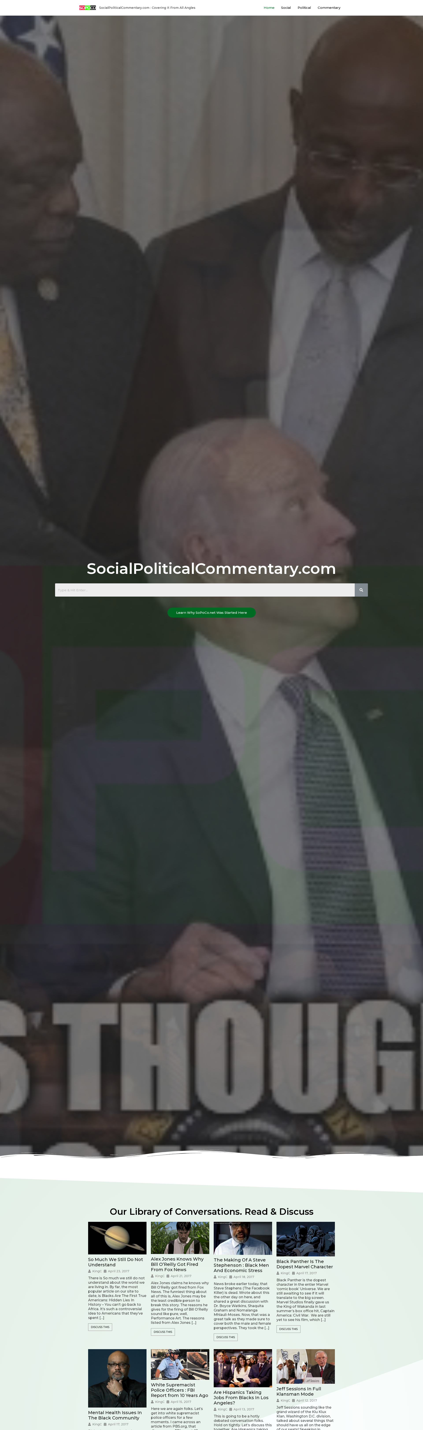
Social (286, 8)
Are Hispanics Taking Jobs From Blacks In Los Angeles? (241, 1398)
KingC (97, 1271)
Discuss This (100, 1327)
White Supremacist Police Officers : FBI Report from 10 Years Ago (179, 1390)
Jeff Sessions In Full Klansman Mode (298, 1391)
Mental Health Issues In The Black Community (115, 1415)
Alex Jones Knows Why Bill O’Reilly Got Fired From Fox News (177, 1264)
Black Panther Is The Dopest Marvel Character (304, 1264)
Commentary (329, 8)
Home (269, 8)
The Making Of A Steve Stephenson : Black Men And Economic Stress (241, 1265)
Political (304, 8)
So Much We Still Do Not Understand (115, 1262)
